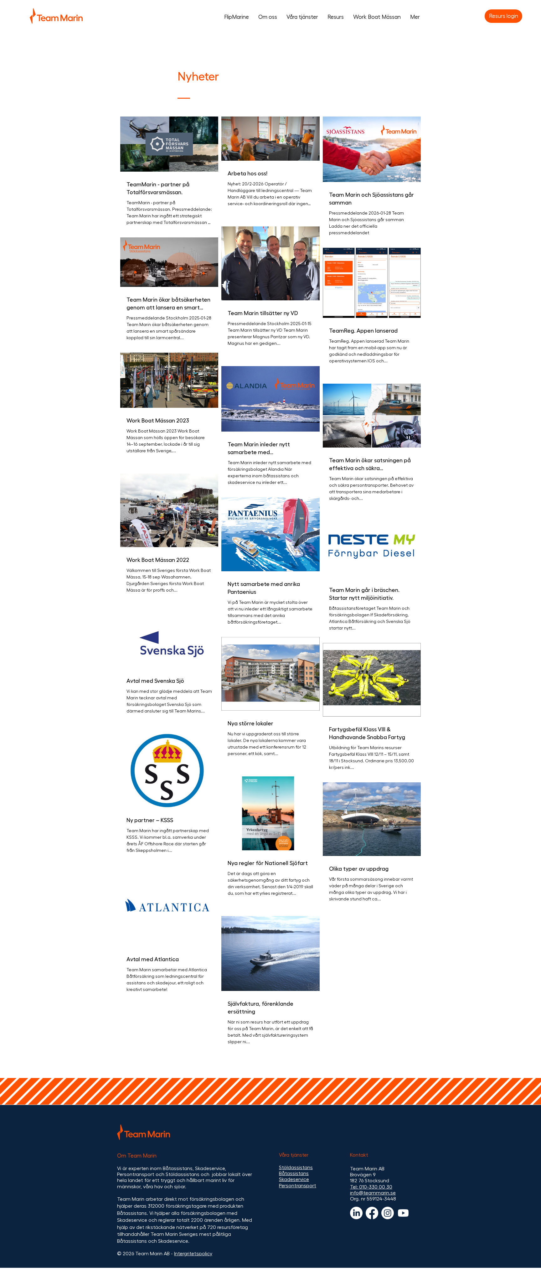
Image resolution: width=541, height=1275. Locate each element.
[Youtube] (403, 1213)
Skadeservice (294, 1179)
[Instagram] (387, 1213)
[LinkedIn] (356, 1213)
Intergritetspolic (192, 1253)
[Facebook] (372, 1213)
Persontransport (297, 1185)
